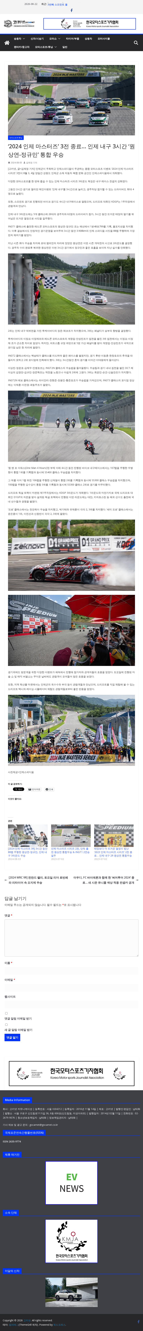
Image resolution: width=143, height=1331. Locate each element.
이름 (8, 963)
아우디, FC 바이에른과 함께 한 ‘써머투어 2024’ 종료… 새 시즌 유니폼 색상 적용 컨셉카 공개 (103, 880)
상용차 (88, 38)
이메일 (10, 980)
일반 (64, 46)
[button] (23, 38)
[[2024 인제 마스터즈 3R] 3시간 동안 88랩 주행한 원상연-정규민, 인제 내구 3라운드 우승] (28, 835)
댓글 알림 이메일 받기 (18, 1018)
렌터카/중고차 (21, 46)
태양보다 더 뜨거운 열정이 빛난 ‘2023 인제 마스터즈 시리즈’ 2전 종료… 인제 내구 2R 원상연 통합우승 (113, 852)
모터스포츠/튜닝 (44, 46)
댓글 (8, 915)
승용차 (17, 38)
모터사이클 (104, 38)
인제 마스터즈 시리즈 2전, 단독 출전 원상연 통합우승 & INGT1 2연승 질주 (70, 852)
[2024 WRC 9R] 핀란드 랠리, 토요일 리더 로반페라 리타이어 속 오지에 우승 (38, 880)
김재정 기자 (31, 162)
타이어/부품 (72, 38)
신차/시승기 (37, 38)
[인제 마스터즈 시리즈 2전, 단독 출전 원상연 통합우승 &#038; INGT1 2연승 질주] (71, 835)
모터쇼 (53, 38)
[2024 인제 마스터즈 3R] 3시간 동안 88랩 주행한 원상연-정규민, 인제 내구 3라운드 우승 (27, 852)
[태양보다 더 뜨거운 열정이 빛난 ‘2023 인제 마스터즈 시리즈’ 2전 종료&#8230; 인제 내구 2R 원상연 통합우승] (114, 835)
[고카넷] (7, 43)
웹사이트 (10, 996)
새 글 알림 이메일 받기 (18, 1030)
